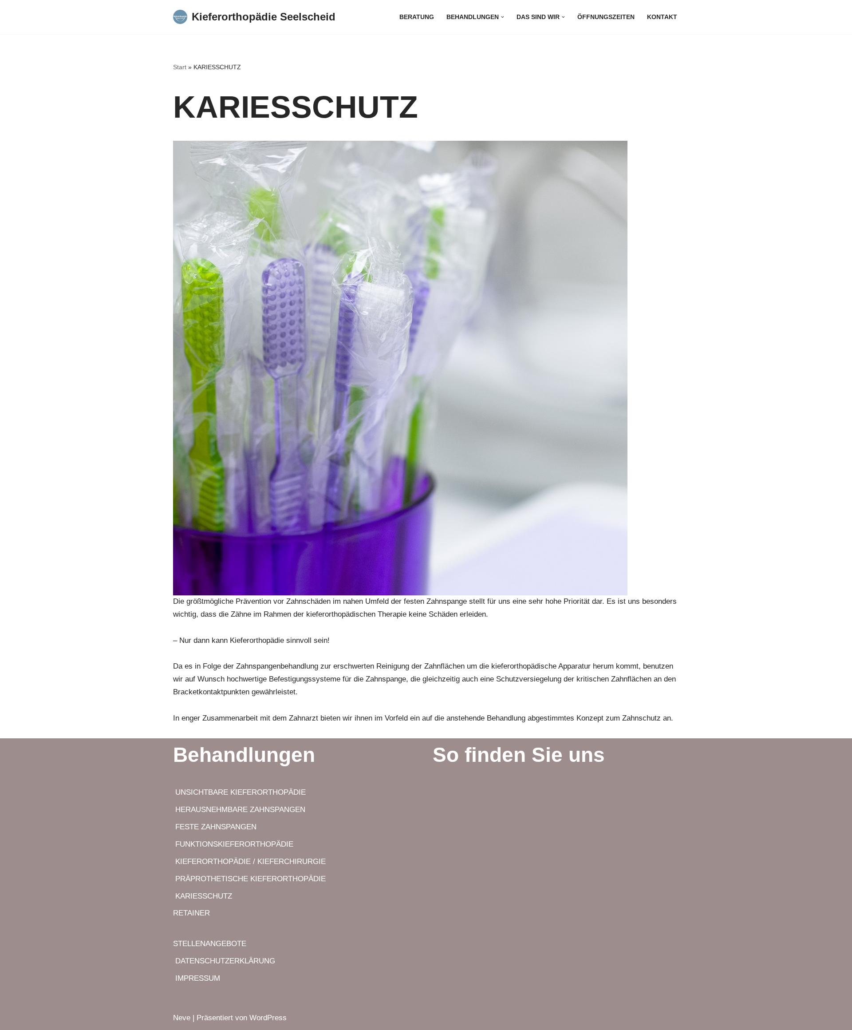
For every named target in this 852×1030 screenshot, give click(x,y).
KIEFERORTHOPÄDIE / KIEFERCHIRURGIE (249, 861)
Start (179, 67)
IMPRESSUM (197, 978)
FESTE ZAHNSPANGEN (214, 827)
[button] (502, 17)
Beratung (416, 17)
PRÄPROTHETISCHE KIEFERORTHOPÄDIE (249, 879)
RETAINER (191, 913)
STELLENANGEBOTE (209, 943)
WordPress (268, 1018)
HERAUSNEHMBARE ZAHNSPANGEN (239, 809)
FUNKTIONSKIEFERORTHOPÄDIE (233, 844)
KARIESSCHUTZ (202, 896)
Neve (181, 1018)
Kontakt (662, 17)
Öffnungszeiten (606, 17)
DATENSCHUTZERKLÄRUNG (224, 961)
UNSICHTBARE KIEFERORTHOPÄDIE (239, 792)
